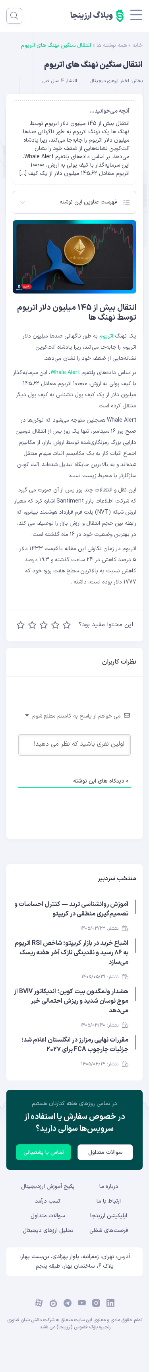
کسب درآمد (48, 1201)
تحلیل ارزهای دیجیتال (48, 1230)
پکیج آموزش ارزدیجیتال (48, 1186)
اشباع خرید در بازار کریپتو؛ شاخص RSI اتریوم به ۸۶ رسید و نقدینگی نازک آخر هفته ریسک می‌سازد (71, 952)
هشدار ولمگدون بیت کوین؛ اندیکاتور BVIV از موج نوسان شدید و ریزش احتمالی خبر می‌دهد (71, 1001)
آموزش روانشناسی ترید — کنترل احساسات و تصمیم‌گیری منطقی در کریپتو (71, 909)
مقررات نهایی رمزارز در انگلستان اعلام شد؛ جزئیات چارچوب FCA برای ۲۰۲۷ (74, 1044)
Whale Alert (65, 372)
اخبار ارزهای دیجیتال (109, 80)
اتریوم (106, 336)
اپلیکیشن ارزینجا (108, 1216)
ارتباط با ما (109, 1201)
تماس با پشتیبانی (43, 1152)
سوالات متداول (105, 1152)
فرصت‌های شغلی (108, 1230)
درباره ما (108, 1186)
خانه (137, 45)
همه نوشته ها (112, 45)
